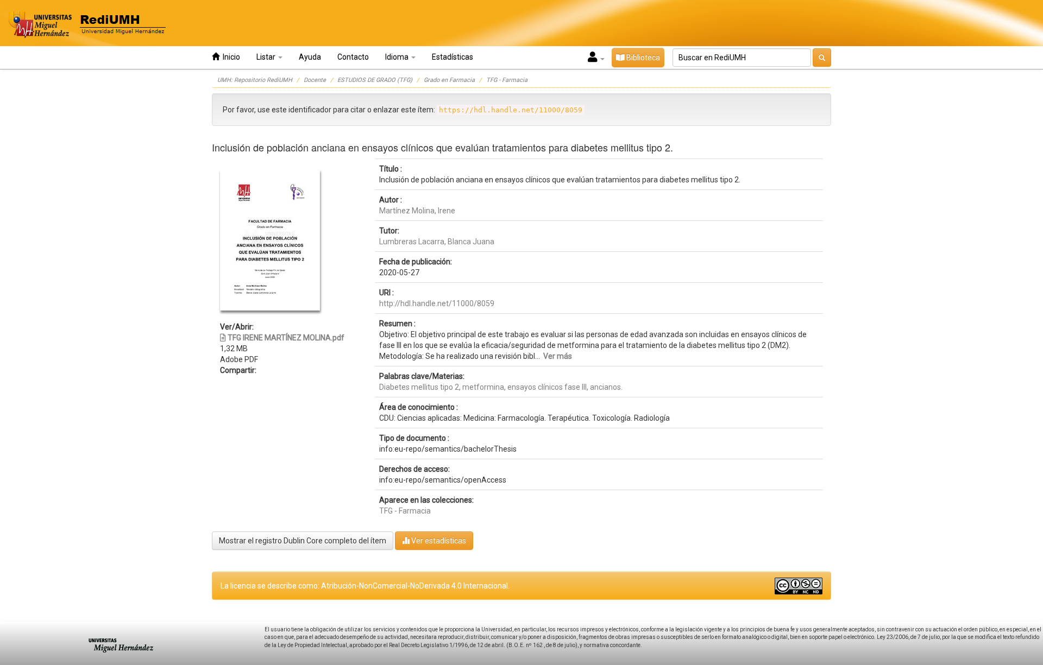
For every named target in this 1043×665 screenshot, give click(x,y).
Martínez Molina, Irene (417, 210)
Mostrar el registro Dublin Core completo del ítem (302, 540)
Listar (266, 57)
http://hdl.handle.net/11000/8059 (436, 303)
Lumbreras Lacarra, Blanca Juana (436, 241)
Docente (315, 80)
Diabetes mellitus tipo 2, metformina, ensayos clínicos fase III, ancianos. (501, 387)
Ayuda (310, 57)
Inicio (229, 57)
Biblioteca (642, 57)
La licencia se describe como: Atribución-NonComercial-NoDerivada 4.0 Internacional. (365, 585)
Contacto (353, 57)
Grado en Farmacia (449, 80)
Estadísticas (452, 57)
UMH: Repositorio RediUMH (254, 80)
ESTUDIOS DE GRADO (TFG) (374, 80)
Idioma (397, 57)
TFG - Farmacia (506, 80)
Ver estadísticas (438, 540)
